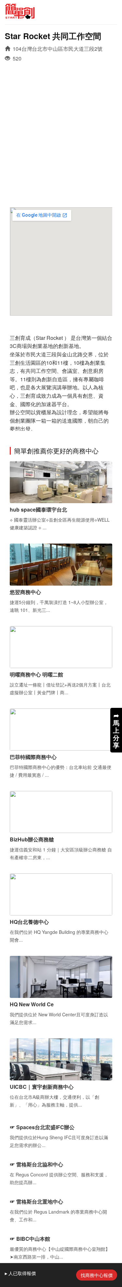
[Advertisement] (61, 130)
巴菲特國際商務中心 (33, 757)
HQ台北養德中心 (29, 921)
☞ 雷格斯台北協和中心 (36, 1164)
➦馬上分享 (116, 730)
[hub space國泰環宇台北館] (61, 481)
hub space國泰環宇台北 (38, 509)
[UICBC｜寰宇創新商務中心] (61, 1058)
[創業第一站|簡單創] (61, 11)
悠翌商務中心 (25, 592)
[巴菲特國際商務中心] (61, 729)
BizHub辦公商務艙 (32, 839)
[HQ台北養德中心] (61, 894)
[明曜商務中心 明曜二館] (61, 646)
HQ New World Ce (32, 1004)
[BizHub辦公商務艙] (61, 811)
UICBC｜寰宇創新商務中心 (42, 1086)
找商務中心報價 (97, 1275)
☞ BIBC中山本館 (30, 1238)
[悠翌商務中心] (61, 564)
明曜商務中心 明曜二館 (36, 674)
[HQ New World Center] (61, 976)
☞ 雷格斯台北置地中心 (36, 1201)
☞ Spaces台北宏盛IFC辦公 (42, 1127)
